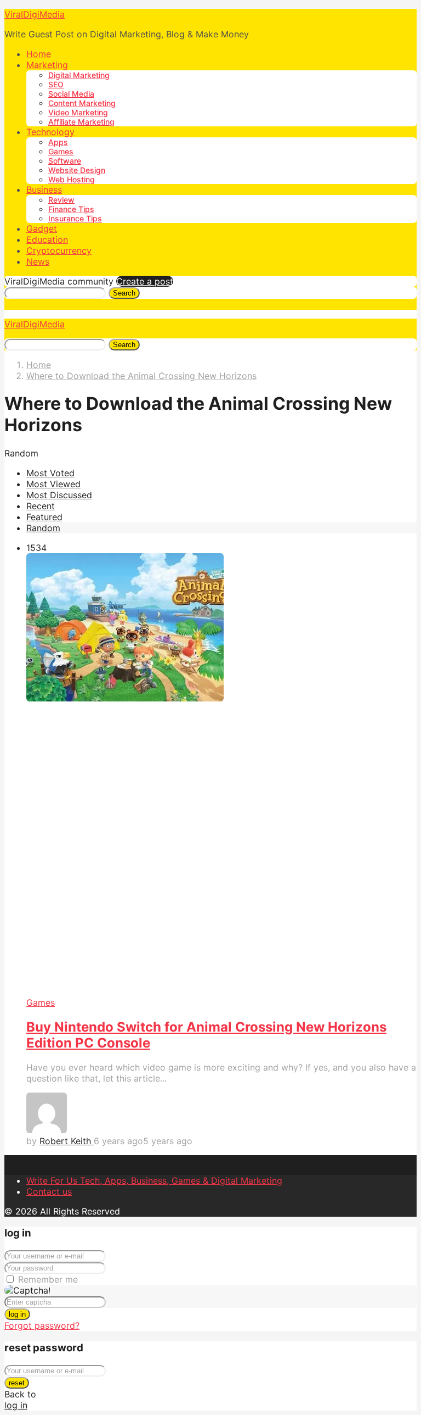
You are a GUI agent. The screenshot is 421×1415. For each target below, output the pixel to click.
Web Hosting (71, 179)
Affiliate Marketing (81, 121)
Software (64, 160)
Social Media (71, 93)
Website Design (76, 170)
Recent (40, 505)
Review (61, 199)
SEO (56, 84)
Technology (50, 131)
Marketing (47, 64)
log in (17, 1314)
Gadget (41, 228)
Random (43, 527)
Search (124, 293)
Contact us (49, 1191)
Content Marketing (82, 103)
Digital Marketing (79, 75)
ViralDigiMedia (34, 14)
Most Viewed (53, 483)
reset (17, 1383)
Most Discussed (59, 494)
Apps (58, 142)
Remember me (48, 1279)
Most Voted (50, 472)
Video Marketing (78, 112)
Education (47, 239)
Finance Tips (71, 209)
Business (44, 189)
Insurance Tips (75, 218)
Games (60, 151)
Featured (44, 516)
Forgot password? (41, 1325)
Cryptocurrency (59, 250)
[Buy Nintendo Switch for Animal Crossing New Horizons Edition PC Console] (221, 775)
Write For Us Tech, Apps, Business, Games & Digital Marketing (154, 1180)
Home (38, 53)
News (37, 261)
